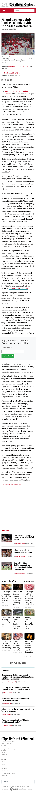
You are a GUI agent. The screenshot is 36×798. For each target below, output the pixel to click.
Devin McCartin (20, 543)
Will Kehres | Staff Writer (12, 73)
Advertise (4, 772)
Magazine (4, 754)
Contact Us (5, 770)
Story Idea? (5, 775)
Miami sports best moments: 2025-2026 (23, 551)
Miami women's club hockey (18, 66)
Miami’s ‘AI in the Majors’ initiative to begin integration (18, 710)
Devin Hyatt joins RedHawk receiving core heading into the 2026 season (23, 566)
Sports (3, 752)
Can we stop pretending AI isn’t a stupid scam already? (15, 721)
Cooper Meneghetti (9, 682)
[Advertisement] (18, 506)
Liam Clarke (7, 714)
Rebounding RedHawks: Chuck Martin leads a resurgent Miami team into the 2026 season (18, 677)
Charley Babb (7, 725)
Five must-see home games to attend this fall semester (24, 537)
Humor (4, 761)
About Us (4, 768)
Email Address (7, 348)
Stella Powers (7, 692)
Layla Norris (7, 703)
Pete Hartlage (20, 573)
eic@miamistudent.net (8, 742)
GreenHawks (5, 756)
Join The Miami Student (8, 773)
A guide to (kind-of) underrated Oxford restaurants (15, 699)
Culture (4, 759)
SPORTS (4, 16)
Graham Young (20, 556)
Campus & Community (8, 749)
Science (4, 763)
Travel (3, 765)
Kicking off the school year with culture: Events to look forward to (16, 688)
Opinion (4, 750)
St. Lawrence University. (18, 288)
